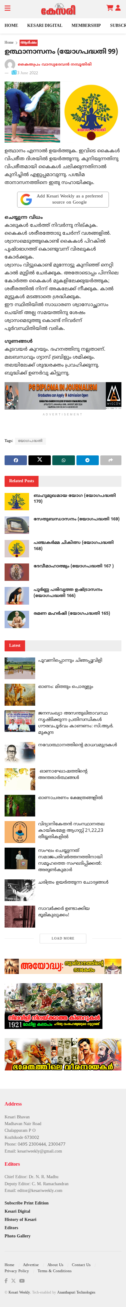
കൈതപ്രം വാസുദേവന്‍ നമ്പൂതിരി (55, 64)
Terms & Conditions (55, 1271)
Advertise (31, 1265)
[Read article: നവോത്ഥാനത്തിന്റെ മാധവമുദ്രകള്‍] (20, 753)
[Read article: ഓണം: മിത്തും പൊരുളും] (20, 695)
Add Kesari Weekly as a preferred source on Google (70, 199)
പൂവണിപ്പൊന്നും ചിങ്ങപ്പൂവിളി (70, 661)
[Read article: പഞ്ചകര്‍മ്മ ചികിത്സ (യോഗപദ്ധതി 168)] (17, 548)
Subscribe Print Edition (27, 1203)
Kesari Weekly (19, 1293)
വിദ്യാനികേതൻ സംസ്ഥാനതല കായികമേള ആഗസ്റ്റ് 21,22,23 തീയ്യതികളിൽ (71, 830)
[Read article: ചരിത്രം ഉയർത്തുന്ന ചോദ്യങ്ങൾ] (20, 890)
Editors (11, 1228)
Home (11, 25)
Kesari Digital (44, 25)
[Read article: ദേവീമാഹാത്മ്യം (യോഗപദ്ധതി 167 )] (17, 572)
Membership (86, 25)
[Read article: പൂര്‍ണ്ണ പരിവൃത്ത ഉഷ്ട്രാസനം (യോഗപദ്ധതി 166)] (17, 595)
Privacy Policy (17, 1271)
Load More (63, 938)
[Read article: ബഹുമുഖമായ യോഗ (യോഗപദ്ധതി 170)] (17, 501)
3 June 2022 (27, 73)
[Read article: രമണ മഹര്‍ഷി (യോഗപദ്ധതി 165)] (17, 619)
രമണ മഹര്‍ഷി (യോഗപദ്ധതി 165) (72, 613)
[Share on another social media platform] (110, 460)
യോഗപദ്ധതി (30, 441)
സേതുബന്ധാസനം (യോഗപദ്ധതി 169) (77, 519)
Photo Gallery (18, 1236)
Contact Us (81, 1265)
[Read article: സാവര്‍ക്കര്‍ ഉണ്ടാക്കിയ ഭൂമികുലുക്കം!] (20, 917)
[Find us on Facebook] (6, 1281)
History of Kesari (20, 1219)
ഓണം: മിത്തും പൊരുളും (65, 687)
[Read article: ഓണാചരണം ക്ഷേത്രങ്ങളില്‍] (20, 806)
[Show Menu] (7, 9)
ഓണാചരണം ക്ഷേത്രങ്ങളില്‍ (70, 798)
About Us (55, 1265)
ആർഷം (28, 43)
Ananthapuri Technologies (76, 1293)
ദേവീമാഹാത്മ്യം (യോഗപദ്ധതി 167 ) (74, 566)
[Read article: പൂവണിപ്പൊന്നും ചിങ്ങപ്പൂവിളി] (20, 668)
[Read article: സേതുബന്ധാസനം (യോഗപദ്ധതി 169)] (17, 525)
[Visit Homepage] (58, 9)
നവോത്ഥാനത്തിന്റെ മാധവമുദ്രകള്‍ (77, 745)
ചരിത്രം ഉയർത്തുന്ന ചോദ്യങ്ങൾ (73, 882)
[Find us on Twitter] (13, 1281)
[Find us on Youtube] (22, 1281)
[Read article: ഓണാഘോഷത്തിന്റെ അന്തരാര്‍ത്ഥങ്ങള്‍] (20, 779)
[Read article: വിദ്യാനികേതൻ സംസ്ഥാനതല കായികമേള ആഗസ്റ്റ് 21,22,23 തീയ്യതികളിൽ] (20, 832)
